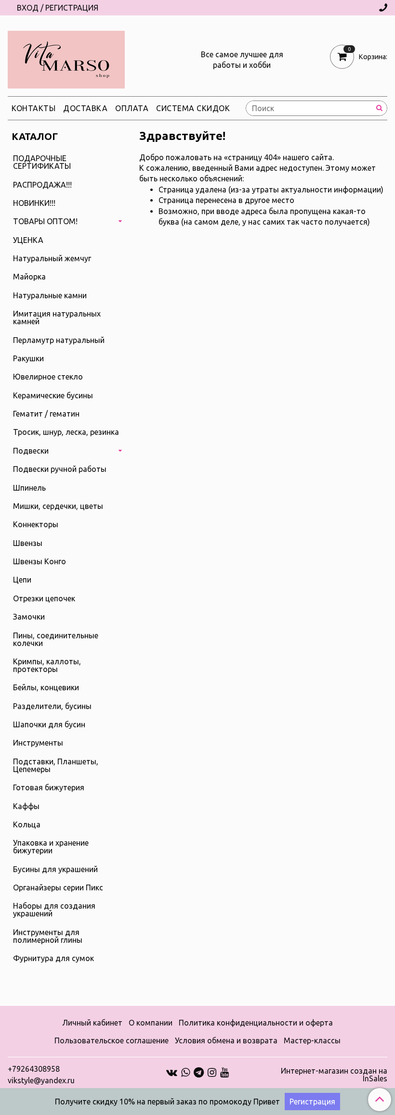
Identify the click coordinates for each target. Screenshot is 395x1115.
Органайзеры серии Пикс (58, 887)
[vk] (171, 1072)
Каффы (26, 806)
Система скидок (193, 108)
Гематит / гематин (46, 413)
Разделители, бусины (52, 706)
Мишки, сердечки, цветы (58, 506)
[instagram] (212, 1072)
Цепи (22, 579)
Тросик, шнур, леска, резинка (66, 432)
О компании (150, 1022)
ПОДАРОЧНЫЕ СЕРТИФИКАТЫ (42, 162)
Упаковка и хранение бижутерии (51, 846)
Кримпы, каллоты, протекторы (47, 665)
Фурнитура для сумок (53, 958)
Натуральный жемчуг (52, 258)
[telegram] (199, 1072)
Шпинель (29, 487)
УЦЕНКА (28, 240)
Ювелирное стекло (48, 376)
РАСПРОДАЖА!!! (42, 184)
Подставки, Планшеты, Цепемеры (55, 765)
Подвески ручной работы (59, 469)
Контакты (33, 108)
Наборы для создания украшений (54, 909)
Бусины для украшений (55, 869)
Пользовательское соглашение (111, 1040)
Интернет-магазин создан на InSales (334, 1074)
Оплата (131, 108)
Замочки (29, 616)
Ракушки (28, 358)
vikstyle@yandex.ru (41, 1080)
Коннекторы (35, 524)
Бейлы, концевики (46, 687)
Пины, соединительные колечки (55, 639)
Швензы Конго (39, 561)
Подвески (31, 450)
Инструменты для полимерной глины (47, 936)
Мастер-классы (312, 1040)
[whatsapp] (185, 1072)
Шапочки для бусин (49, 724)
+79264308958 (34, 1068)
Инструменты (38, 742)
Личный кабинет (92, 1022)
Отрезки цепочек (44, 598)
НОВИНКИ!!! (34, 203)
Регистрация (312, 1101)
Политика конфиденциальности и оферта (256, 1022)
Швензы (27, 543)
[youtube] (224, 1072)
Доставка (85, 108)
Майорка (29, 276)
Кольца (26, 824)
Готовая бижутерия (48, 787)
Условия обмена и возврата (226, 1040)
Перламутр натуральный (59, 340)
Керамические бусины (53, 395)
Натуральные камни (50, 295)
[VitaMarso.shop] (66, 57)
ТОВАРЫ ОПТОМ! (45, 221)
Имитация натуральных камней (57, 317)
